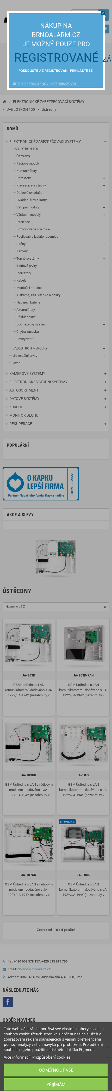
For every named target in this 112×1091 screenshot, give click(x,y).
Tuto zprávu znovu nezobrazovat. (47, 84)
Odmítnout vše (56, 1070)
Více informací (16, 1057)
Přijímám (56, 1084)
